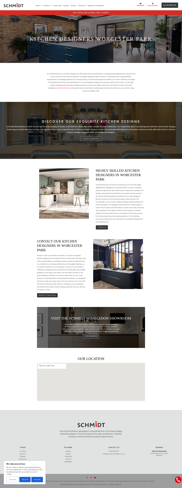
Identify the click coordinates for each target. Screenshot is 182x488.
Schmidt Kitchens (63, 88)
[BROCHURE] (140, 3)
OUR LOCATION (153, 5)
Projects (66, 6)
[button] (38, 5)
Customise (12, 479)
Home (38, 6)
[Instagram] (91, 477)
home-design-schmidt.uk (146, 481)
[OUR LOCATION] (153, 3)
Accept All (37, 479)
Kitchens (46, 6)
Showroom (82, 6)
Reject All (25, 479)
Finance (73, 6)
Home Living (57, 6)
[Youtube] (95, 477)
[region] (25, 472)
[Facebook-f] (87, 477)
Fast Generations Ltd (83, 484)
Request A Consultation (96, 6)
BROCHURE (140, 5)
